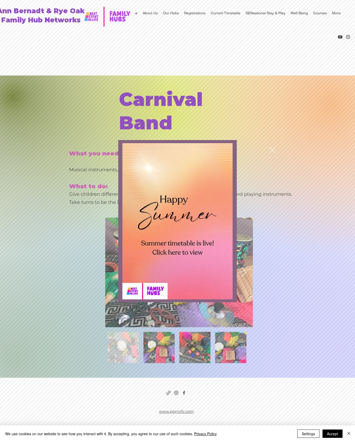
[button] (272, 150)
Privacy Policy (205, 433)
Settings (308, 433)
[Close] (349, 434)
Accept (332, 433)
